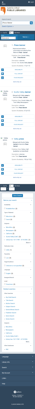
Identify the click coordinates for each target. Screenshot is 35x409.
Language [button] (7, 269)
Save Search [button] (17, 195)
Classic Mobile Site (17, 404)
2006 (8, 250)
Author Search (10, 303)
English (8, 273)
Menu (3, 4)
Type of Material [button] (8, 212)
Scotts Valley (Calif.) (12, 236)
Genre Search (10, 316)
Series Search (10, 319)
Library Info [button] (6, 362)
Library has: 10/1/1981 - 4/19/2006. (17, 240)
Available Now (10, 208)
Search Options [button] (7, 26)
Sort (2, 35)
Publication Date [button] (8, 246)
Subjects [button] (6, 223)
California (9, 233)
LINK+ (4, 378)
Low (7, 258)
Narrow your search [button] (10, 200)
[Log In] (29, 2)
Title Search (9, 300)
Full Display (19, 73)
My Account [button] (6, 373)
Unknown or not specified (14, 265)
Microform (9, 216)
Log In (32, 2)
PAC (7, 349)
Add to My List (17, 81)
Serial (8, 219)
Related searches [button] (9, 289)
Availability (18, 69)
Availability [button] (7, 204)
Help (3, 384)
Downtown (9, 284)
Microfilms (9, 227)
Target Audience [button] (8, 261)
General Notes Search (12, 309)
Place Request (18, 77)
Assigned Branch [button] (9, 277)
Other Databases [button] (9, 345)
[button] (26, 37)
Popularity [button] (7, 254)
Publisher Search (11, 313)
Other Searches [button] (8, 293)
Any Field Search (11, 297)
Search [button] (4, 367)
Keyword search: (7, 19)
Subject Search (10, 306)
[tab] (26, 37)
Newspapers (10, 230)
